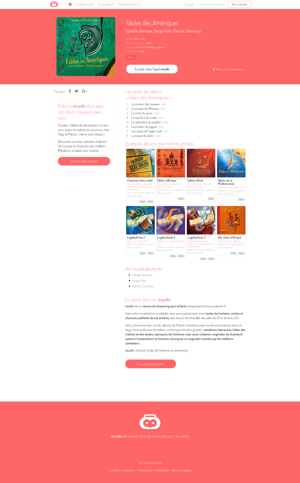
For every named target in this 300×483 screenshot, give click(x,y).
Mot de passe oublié (150, 463)
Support (190, 4)
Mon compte (239, 4)
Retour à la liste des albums (229, 69)
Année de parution (135, 43)
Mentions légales (181, 470)
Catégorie (131, 51)
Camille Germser (139, 31)
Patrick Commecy (187, 31)
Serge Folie (163, 31)
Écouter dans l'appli (152, 69)
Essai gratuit (106, 4)
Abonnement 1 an (129, 4)
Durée (129, 39)
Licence (130, 47)
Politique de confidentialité (153, 470)
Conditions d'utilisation (122, 470)
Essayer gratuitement (84, 161)
